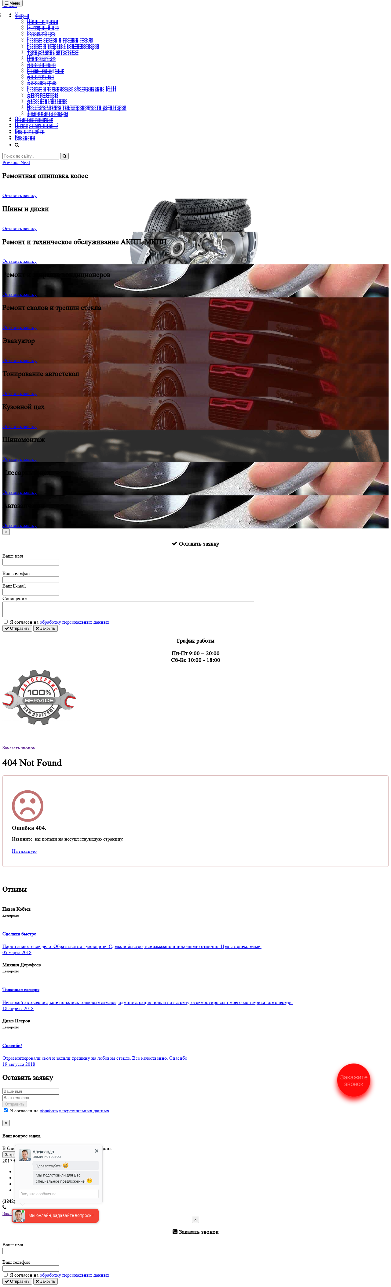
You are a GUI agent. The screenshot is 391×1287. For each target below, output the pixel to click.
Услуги (22, 14)
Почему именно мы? (36, 124)
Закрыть (47, 628)
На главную (24, 851)
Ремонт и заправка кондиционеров (63, 45)
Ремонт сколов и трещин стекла (60, 39)
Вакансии (25, 137)
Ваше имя (12, 556)
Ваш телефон (16, 573)
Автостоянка (40, 75)
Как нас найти (30, 130)
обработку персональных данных (74, 622)
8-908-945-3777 (18, 735)
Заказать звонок (18, 748)
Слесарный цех (43, 26)
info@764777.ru (18, 741)
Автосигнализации (47, 100)
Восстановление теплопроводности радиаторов (76, 106)
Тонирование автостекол (53, 51)
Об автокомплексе (34, 118)
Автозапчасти (41, 63)
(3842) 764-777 (17, 729)
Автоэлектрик (42, 81)
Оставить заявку (19, 195)
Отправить (19, 628)
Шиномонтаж (41, 57)
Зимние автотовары (47, 112)
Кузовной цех (41, 32)
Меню (14, 3)
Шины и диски (42, 20)
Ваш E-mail (14, 586)
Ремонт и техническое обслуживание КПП (71, 88)
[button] (11, 162)
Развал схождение (45, 69)
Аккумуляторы (42, 94)
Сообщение (14, 598)
